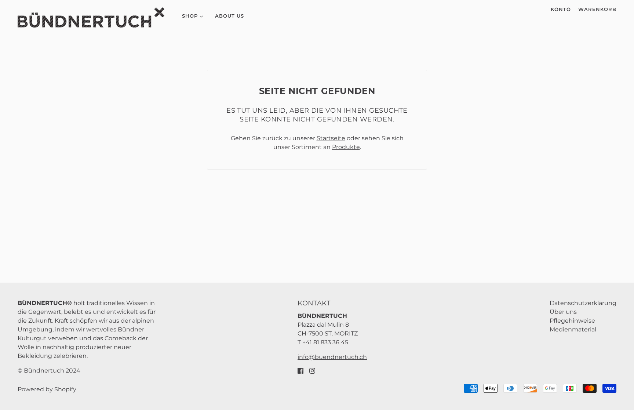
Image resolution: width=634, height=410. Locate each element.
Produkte (346, 147)
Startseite (331, 138)
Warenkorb (597, 9)
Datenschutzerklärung (583, 303)
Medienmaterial (573, 329)
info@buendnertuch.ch (332, 356)
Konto (561, 9)
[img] (300, 370)
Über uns (563, 311)
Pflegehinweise (572, 320)
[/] (91, 17)
